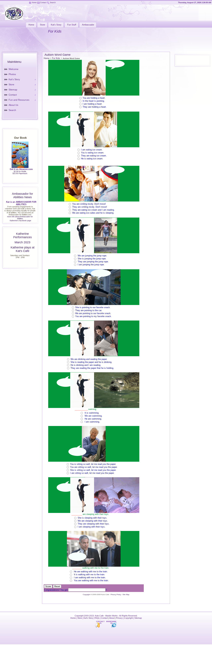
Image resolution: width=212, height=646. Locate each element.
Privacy (119, 618)
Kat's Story (14, 79)
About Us (13, 105)
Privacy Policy (116, 594)
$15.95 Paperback (20, 173)
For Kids (56, 58)
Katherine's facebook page (20, 221)
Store (11, 84)
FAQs (97, 618)
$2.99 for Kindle (20, 171)
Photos (12, 74)
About (111, 618)
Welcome (13, 69)
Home (34, 2)
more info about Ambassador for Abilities (20, 218)
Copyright (86, 594)
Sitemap (13, 89)
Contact (43, 2)
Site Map (126, 594)
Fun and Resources (19, 100)
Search (53, 2)
